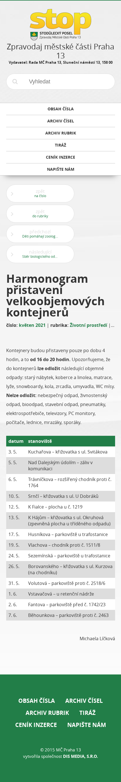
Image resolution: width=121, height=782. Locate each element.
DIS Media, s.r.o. (80, 756)
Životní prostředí (88, 325)
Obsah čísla (36, 701)
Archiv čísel (84, 701)
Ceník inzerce (36, 725)
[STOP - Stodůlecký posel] (60, 38)
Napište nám (86, 725)
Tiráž (87, 713)
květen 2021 (32, 325)
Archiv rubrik (47, 713)
